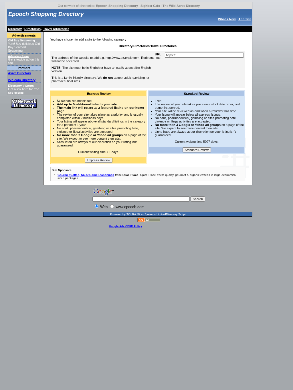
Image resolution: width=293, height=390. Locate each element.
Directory (15, 29)
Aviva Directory (19, 73)
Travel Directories (56, 29)
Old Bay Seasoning (21, 40)
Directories (32, 29)
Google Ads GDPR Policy (125, 226)
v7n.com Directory (21, 80)
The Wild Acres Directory (181, 5)
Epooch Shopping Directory (117, 5)
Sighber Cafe (150, 5)
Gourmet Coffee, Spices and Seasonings (86, 174)
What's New (227, 19)
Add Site (244, 19)
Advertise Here (18, 56)
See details (16, 92)
